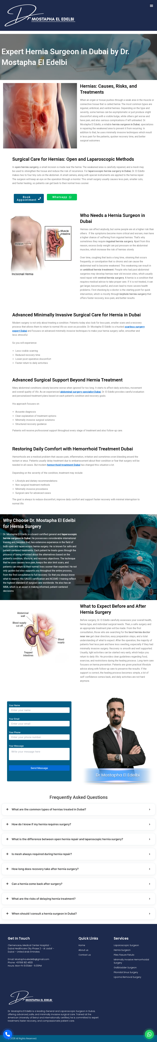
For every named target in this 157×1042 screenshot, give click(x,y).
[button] (151, 5)
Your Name (14, 705)
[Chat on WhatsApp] (149, 1034)
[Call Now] (7, 1034)
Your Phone (14, 732)
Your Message (16, 746)
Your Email (14, 718)
